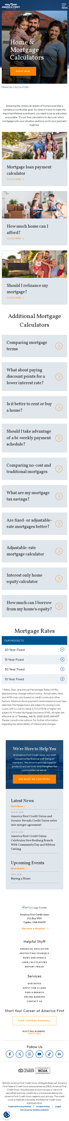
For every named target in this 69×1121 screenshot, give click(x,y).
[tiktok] (49, 1054)
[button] (34, 779)
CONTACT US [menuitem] (34, 1001)
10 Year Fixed (14, 679)
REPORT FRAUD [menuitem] (34, 967)
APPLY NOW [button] (23, 71)
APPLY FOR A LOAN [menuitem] (34, 988)
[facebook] (9, 1054)
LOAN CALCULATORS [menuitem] (34, 962)
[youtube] (39, 1054)
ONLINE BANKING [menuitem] (34, 997)
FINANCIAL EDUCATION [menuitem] (34, 949)
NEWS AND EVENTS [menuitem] (34, 958)
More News (17, 806)
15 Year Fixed (14, 660)
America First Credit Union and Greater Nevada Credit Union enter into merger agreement (34, 820)
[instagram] (29, 1054)
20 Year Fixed (15, 650)
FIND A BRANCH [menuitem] (34, 992)
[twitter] (19, 1054)
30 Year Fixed (15, 669)
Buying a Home (20, 879)
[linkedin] (59, 1054)
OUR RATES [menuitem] (34, 983)
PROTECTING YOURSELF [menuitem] (34, 953)
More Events (18, 868)
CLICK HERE (14, 179)
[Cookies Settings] (7, 1114)
